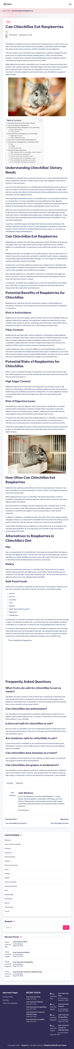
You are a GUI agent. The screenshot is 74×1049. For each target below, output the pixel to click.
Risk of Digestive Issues (18, 137)
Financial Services (11, 865)
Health (7, 878)
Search (8, 921)
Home (4, 11)
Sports (7, 903)
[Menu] (70, 4)
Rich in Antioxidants (16, 129)
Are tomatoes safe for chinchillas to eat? (23, 158)
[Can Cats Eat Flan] (8, 944)
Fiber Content (15, 131)
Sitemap (6, 1000)
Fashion (7, 861)
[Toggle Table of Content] (39, 120)
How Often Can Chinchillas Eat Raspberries (22, 140)
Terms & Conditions (10, 1003)
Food (6, 869)
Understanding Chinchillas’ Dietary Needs (21, 123)
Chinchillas (10, 783)
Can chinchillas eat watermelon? (20, 154)
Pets (9, 11)
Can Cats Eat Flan (20, 942)
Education (8, 853)
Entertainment (10, 857)
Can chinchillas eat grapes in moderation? (23, 162)
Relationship (9, 895)
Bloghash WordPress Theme (55, 1045)
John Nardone (25, 793)
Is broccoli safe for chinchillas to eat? (22, 156)
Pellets (13, 146)
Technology (9, 907)
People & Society (11, 886)
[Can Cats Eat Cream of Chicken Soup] (8, 973)
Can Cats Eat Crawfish (35, 1019)
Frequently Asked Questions (17, 150)
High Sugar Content (16, 135)
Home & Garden (10, 882)
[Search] (66, 927)
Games (7, 874)
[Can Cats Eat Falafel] (8, 954)
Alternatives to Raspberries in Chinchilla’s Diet (23, 142)
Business (8, 840)
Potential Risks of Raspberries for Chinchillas (23, 133)
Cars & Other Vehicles (13, 844)
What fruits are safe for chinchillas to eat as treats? (26, 152)
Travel (7, 911)
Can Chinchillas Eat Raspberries (18, 125)
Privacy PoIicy (8, 997)
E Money (8, 848)
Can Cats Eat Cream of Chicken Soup (27, 972)
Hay (12, 144)
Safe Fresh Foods (16, 148)
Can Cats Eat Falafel (21, 952)
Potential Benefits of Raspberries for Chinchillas (24, 127)
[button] (23, 810)
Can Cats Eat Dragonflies (23, 962)
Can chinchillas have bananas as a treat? (23, 160)
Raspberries (19, 783)
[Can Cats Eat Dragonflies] (8, 964)
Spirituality (9, 899)
